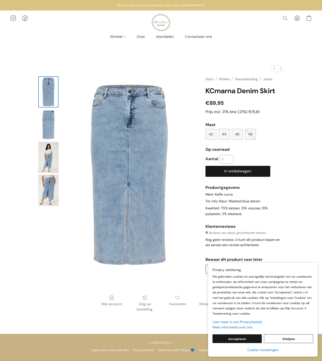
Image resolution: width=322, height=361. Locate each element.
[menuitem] (274, 68)
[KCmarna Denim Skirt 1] (48, 124)
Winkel (116, 37)
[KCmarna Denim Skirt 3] (48, 190)
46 (237, 134)
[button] (161, 22)
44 (224, 134)
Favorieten (177, 304)
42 (211, 134)
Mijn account (111, 304)
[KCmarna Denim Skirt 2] (48, 157)
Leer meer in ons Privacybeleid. (237, 322)
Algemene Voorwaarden (110, 350)
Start (209, 79)
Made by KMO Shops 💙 (176, 350)
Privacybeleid (143, 350)
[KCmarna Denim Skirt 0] (48, 91)
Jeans (267, 79)
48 (250, 134)
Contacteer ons (198, 37)
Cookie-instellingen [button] (263, 350)
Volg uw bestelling (144, 307)
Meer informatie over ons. (232, 327)
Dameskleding (246, 79)
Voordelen (165, 37)
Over (141, 37)
